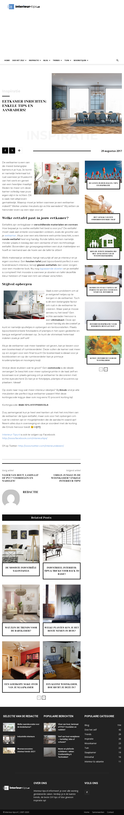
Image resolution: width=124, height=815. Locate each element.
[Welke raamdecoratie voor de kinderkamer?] (9, 727)
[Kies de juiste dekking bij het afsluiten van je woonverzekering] (103, 240)
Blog (45, 60)
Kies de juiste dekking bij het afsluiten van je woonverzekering (103, 253)
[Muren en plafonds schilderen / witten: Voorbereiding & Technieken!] (50, 752)
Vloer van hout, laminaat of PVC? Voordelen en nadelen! (20, 478)
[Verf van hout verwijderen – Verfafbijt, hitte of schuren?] (50, 739)
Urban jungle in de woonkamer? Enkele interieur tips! (66, 478)
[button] (117, 60)
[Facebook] (5, 150)
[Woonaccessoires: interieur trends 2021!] (9, 750)
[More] (19, 150)
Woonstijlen (80, 60)
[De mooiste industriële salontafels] (21, 544)
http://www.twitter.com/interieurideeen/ (41, 445)
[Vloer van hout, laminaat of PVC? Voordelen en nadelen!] (50, 727)
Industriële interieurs (26, 737)
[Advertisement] (79, 6)
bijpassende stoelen (51, 268)
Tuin (66, 60)
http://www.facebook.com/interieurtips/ (24, 438)
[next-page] (44, 698)
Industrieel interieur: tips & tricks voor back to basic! (61, 570)
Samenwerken (98, 812)
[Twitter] (12, 150)
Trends (56, 60)
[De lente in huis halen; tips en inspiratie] (103, 172)
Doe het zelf (18, 60)
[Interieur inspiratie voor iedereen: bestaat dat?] (103, 313)
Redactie (30, 492)
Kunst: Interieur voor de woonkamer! (103, 359)
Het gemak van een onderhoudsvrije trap (103, 218)
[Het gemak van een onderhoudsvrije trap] (103, 206)
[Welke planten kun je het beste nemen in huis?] (61, 603)
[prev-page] (39, 698)
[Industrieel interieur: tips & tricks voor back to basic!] (61, 544)
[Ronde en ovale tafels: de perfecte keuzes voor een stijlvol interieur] (103, 276)
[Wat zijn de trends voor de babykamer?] (21, 603)
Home (7, 60)
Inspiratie (34, 60)
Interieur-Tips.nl (11, 434)
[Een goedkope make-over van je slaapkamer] (21, 660)
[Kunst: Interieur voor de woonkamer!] (103, 347)
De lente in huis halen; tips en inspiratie (103, 184)
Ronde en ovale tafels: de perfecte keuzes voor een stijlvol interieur (103, 290)
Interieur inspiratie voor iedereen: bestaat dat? (103, 325)
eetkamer (10, 235)
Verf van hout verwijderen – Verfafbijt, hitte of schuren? (69, 739)
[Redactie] (11, 498)
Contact (110, 812)
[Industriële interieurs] (9, 739)
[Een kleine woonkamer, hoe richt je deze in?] (61, 660)
